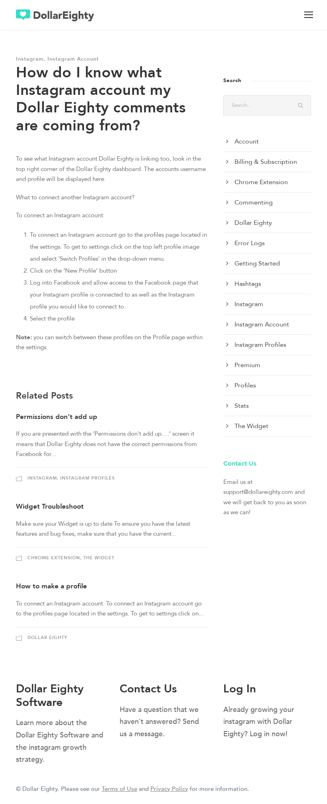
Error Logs (249, 243)
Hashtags (247, 283)
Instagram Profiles (87, 478)
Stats (241, 405)
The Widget (98, 558)
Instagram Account (73, 59)
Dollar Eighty (47, 638)
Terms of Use (119, 789)
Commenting (253, 202)
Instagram (29, 59)
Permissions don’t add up (56, 416)
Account (246, 141)
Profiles (245, 385)
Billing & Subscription (265, 161)
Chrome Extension (54, 558)
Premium (247, 365)
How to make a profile (51, 586)
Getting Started (257, 263)
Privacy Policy (169, 789)
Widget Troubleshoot (50, 506)
